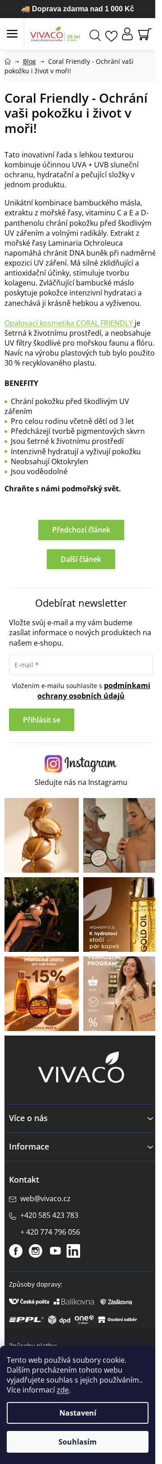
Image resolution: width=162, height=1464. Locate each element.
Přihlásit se (41, 720)
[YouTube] (55, 1251)
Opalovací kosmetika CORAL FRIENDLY (68, 323)
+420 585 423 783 (49, 1215)
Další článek (81, 559)
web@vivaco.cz (45, 1198)
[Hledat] (95, 34)
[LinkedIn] (73, 1251)
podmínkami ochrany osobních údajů (93, 690)
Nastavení (77, 1413)
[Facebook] (15, 1251)
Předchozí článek (81, 530)
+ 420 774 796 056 (50, 1232)
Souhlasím (77, 1442)
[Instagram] (35, 1251)
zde (63, 1390)
